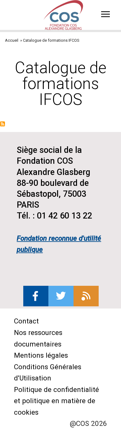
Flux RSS (86, 296)
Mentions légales (41, 355)
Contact (26, 321)
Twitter (61, 296)
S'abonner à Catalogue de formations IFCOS (2, 123)
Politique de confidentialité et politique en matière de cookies (56, 400)
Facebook (35, 296)
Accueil (11, 40)
